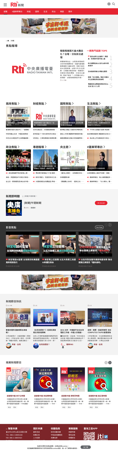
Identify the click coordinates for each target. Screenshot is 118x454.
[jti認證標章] (103, 437)
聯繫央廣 (12, 428)
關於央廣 (37, 428)
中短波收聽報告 (56, 435)
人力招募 (36, 438)
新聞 (12, 41)
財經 (29, 11)
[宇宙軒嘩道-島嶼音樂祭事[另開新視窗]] (59, 26)
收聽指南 (55, 428)
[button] (5, 5)
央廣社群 (54, 438)
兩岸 (70, 11)
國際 (37, 11)
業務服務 (73, 428)
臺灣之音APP (90, 428)
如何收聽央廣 (56, 432)
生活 (45, 11)
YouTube (99, 227)
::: (6, 41)
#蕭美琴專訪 (17, 11)
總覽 (5, 11)
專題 (62, 11)
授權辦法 (71, 438)
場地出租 (71, 435)
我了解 (85, 447)
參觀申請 (71, 432)
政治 (53, 11)
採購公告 (36, 435)
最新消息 (36, 432)
